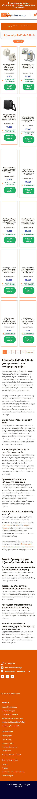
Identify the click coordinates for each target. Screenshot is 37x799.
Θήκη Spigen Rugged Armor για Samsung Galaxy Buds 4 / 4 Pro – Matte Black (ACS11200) (9, 222)
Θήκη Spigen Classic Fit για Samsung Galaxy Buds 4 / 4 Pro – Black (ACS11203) (28, 221)
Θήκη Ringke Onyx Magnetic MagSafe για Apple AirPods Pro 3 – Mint (28, 119)
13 (23, 352)
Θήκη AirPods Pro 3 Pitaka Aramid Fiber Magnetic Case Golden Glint (9, 170)
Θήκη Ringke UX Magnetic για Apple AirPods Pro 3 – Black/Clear (28, 172)
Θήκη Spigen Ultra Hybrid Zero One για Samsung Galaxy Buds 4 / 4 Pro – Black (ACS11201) (28, 271)
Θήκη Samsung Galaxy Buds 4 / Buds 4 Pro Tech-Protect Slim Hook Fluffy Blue (9, 320)
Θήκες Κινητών (7, 525)
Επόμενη (30, 352)
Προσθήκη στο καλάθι (10, 86)
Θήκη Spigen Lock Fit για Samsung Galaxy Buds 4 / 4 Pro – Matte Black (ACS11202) (9, 270)
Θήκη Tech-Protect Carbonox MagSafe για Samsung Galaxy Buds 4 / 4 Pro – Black (9, 117)
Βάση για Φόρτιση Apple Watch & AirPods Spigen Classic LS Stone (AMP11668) (9, 67)
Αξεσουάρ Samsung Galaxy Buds (22, 547)
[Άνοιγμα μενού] (4, 15)
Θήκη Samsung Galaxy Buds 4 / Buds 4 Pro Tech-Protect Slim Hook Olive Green (28, 321)
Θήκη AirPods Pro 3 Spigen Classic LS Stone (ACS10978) (28, 65)
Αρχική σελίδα (12, 26)
